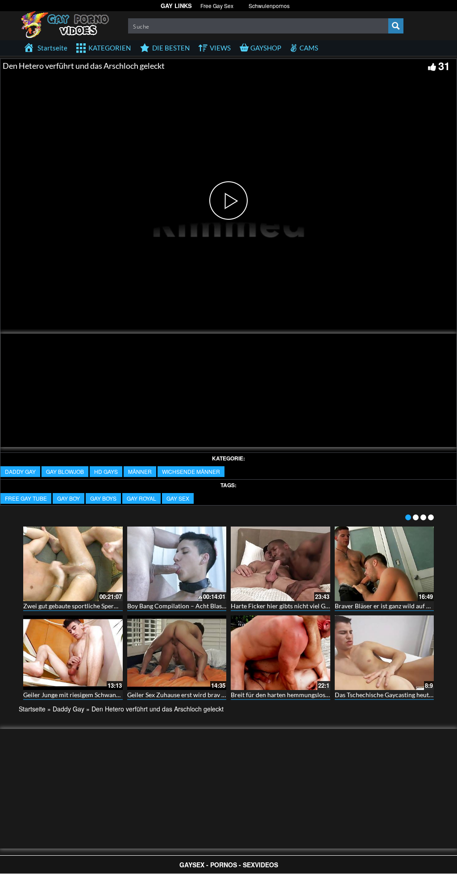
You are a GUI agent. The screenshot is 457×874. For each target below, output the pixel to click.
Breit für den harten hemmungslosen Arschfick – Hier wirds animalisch (329, 694)
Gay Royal (141, 498)
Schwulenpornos (269, 5)
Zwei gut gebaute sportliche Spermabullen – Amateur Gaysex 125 (113, 606)
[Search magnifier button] (395, 25)
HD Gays (106, 471)
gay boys (103, 498)
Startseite (32, 708)
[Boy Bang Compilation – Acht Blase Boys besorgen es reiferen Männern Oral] (177, 564)
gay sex (177, 498)
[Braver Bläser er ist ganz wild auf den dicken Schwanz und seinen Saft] (384, 564)
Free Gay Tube (26, 498)
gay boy (68, 498)
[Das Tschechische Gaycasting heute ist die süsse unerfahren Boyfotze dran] (384, 652)
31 (444, 65)
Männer (140, 471)
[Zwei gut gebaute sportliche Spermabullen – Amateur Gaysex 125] (73, 564)
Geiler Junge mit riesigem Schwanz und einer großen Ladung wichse (116, 694)
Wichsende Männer (191, 471)
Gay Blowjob (65, 471)
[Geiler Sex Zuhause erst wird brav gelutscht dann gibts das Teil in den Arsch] (177, 652)
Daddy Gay (20, 471)
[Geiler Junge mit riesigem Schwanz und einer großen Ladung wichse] (73, 652)
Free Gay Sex (216, 5)
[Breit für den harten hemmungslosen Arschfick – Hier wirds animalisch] (280, 652)
